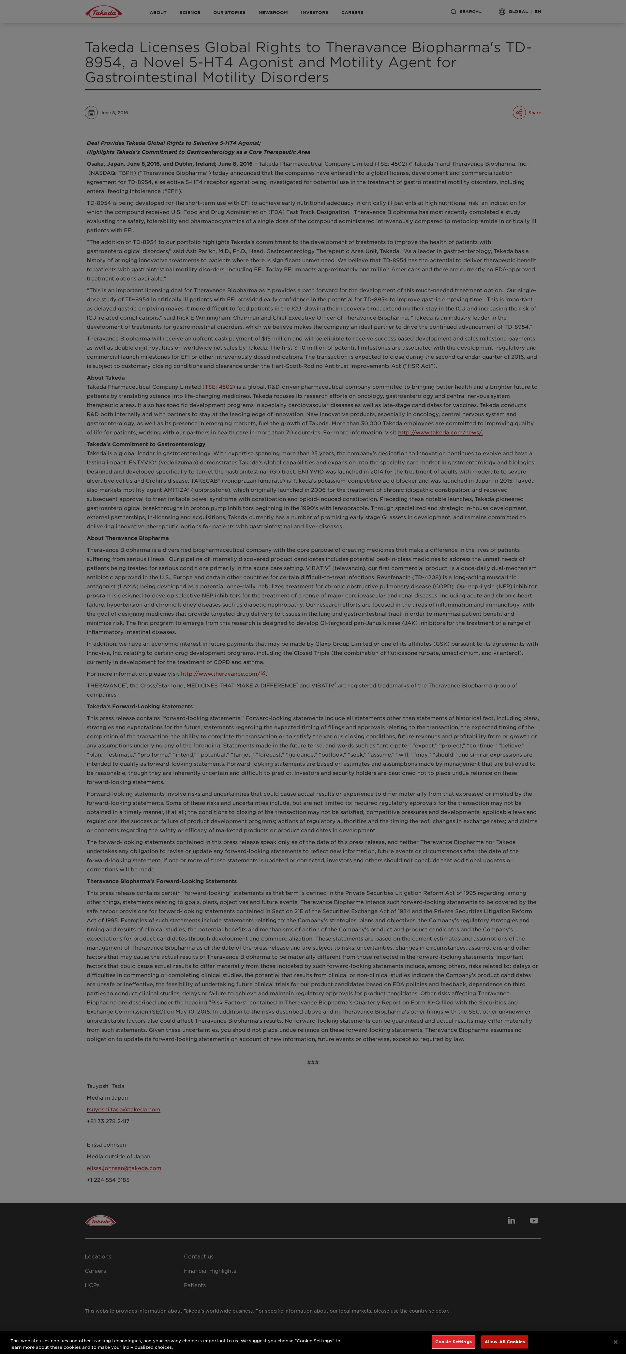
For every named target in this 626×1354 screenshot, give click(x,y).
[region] (313, 1342)
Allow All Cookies (504, 1341)
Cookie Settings (453, 1341)
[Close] (615, 1342)
